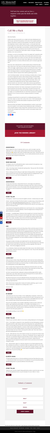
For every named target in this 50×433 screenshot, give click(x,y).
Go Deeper (46, 2)
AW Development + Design (30, 431)
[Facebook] (1, 213)
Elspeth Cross (10, 356)
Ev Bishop (9, 294)
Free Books (31, 2)
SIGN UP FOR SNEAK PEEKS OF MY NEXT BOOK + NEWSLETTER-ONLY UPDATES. (25, 21)
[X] (1, 215)
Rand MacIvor (11, 162)
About (40, 4)
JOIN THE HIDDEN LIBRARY (25, 133)
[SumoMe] (1, 222)
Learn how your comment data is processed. (30, 425)
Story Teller (10, 196)
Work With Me (38, 2)
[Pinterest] (1, 217)
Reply (8, 158)
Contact (46, 4)
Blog (37, 4)
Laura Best (9, 258)
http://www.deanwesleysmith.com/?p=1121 (22, 202)
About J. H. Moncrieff (14, 428)
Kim (7, 226)
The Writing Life (21, 33)
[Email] (1, 220)
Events (34, 428)
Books (24, 2)
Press (31, 428)
